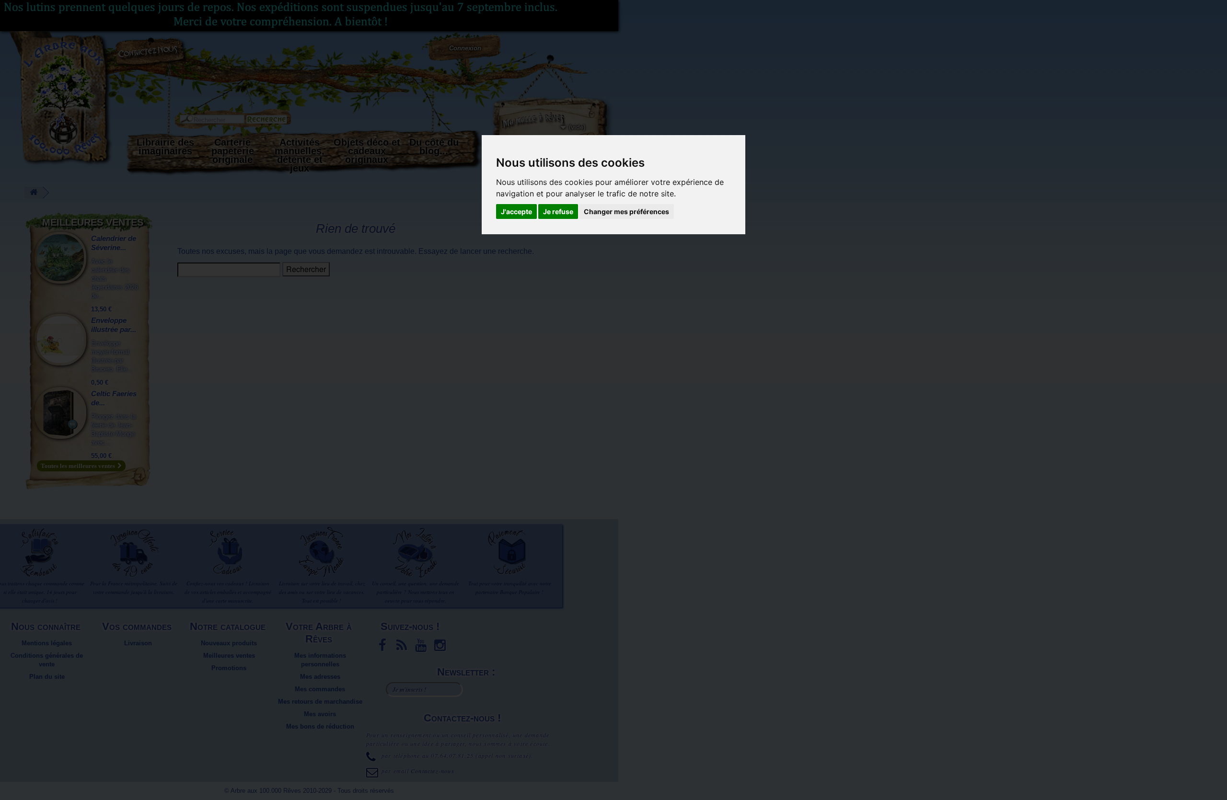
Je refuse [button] (558, 211)
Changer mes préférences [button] (626, 211)
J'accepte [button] (516, 211)
